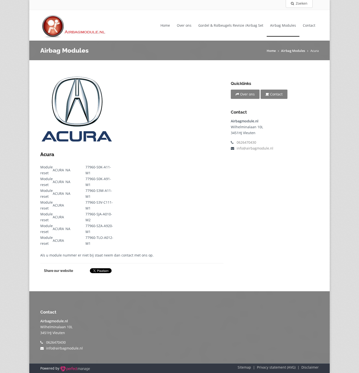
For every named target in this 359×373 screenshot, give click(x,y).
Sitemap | (247, 367)
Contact (309, 25)
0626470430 (246, 142)
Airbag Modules (283, 25)
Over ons (184, 25)
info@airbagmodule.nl (255, 148)
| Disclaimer (307, 367)
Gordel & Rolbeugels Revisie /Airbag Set (230, 25)
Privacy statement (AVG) (276, 367)
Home (165, 25)
